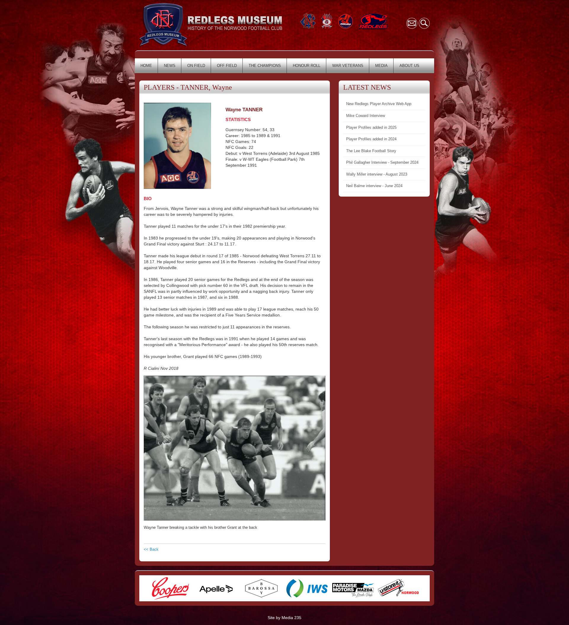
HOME (146, 65)
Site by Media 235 (284, 617)
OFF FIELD (227, 65)
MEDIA (381, 65)
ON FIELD (196, 65)
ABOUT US (409, 65)
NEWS (169, 65)
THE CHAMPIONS (265, 65)
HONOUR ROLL (306, 65)
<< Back (151, 549)
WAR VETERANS (347, 65)
